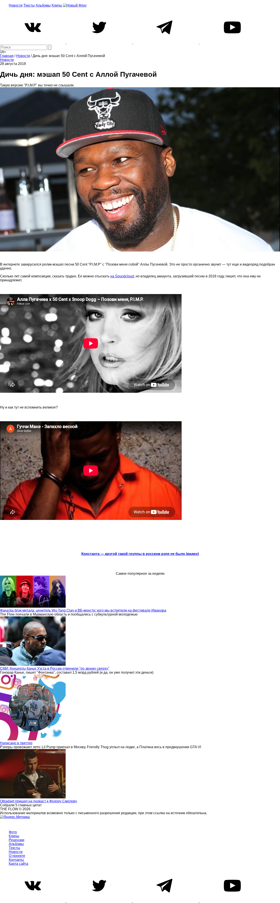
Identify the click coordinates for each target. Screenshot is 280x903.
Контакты (16, 860)
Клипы (57, 5)
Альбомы (43, 5)
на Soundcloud (122, 276)
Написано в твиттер (16, 743)
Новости (16, 5)
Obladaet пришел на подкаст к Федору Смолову (38, 801)
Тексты (29, 5)
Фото (13, 832)
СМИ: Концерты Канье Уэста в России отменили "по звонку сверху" (54, 668)
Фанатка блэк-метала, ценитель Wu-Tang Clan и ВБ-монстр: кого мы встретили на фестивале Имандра (83, 610)
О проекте (17, 856)
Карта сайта (18, 864)
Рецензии (16, 840)
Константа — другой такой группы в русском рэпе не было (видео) (140, 554)
